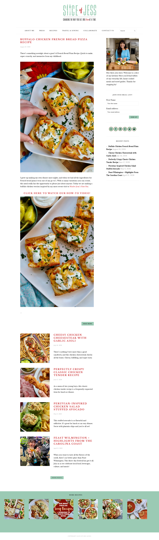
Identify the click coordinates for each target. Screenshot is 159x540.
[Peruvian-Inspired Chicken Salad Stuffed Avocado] (35, 417)
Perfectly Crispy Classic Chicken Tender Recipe (69, 372)
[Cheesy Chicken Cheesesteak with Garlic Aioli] (35, 349)
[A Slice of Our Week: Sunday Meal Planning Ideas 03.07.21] (39, 509)
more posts (57, 477)
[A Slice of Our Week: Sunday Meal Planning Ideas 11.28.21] (137, 509)
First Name (111, 100)
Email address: (112, 108)
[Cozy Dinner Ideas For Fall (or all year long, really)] (112, 509)
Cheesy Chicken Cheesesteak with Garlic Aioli (70, 338)
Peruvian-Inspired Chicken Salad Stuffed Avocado (70, 406)
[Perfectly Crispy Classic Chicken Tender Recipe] (35, 383)
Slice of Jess (79, 13)
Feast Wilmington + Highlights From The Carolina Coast (73, 440)
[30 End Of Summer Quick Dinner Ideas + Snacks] (14, 509)
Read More (87, 323)
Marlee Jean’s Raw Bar (79, 186)
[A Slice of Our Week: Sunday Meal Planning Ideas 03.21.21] (88, 509)
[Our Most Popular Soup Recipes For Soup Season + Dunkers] (63, 509)
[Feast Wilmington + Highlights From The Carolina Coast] (35, 451)
